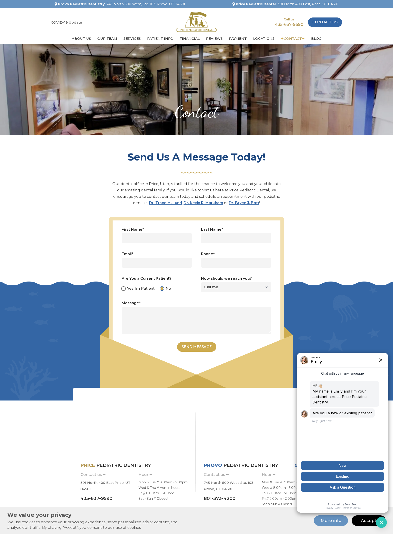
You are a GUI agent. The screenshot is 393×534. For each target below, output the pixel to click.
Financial (190, 38)
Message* (131, 303)
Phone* (208, 254)
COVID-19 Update (66, 22)
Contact (293, 38)
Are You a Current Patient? (146, 278)
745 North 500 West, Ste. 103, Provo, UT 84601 (145, 4)
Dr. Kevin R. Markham (203, 203)
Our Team (107, 38)
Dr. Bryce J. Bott (244, 203)
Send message (196, 347)
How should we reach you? (226, 278)
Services (132, 38)
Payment (238, 38)
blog (316, 38)
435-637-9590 (289, 24)
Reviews (214, 38)
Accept (368, 520)
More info (331, 520)
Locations (264, 38)
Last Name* (212, 229)
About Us (81, 38)
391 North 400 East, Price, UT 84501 (307, 4)
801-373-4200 (219, 498)
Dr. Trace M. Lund (165, 203)
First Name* (133, 229)
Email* (127, 254)
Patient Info (160, 38)
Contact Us (325, 22)
